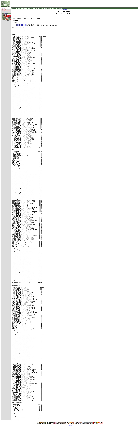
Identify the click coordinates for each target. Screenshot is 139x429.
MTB (31, 8)
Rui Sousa (17, 29)
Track (42, 8)
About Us (70, 425)
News (19, 8)
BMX (34, 8)
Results (18, 16)
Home (66, 424)
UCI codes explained (64, 9)
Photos (45, 8)
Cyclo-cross (38, 8)
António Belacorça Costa (21, 27)
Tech (22, 8)
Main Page (14, 16)
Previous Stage (24, 16)
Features (25, 8)
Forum (60, 8)
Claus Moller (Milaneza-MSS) (20, 24)
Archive (69, 424)
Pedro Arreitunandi (18, 30)
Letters (53, 8)
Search (57, 8)
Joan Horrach (17, 31)
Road (29, 8)
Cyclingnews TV (14, 8)
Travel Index (74, 424)
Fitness (49, 8)
